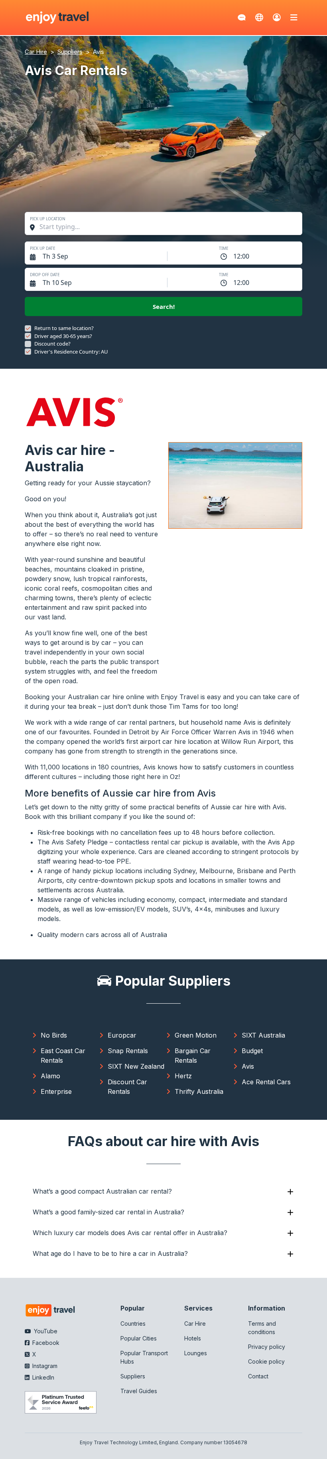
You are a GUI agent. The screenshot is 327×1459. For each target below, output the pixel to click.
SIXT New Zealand (136, 1066)
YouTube (44, 1331)
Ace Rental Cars (266, 1082)
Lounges (195, 1353)
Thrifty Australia (199, 1091)
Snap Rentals (128, 1051)
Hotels (192, 1338)
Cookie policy (266, 1361)
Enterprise (56, 1091)
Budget (252, 1051)
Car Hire (195, 1323)
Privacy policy (266, 1346)
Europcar (122, 1035)
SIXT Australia (263, 1035)
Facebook (45, 1342)
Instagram (44, 1365)
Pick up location (47, 218)
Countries (133, 1323)
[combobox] (167, 226)
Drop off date (45, 274)
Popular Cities (138, 1338)
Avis (248, 1066)
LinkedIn (42, 1377)
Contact (258, 1376)
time (224, 248)
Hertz (183, 1076)
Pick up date (42, 248)
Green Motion (196, 1035)
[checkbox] (28, 328)
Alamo (50, 1076)
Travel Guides (138, 1391)
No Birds (54, 1035)
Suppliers (132, 1376)
